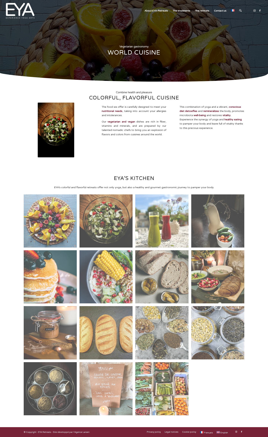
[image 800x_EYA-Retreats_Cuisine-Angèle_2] (163, 334)
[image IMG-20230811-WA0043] (163, 222)
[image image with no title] (107, 222)
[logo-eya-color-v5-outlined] (20, 10)
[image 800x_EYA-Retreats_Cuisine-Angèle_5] (51, 278)
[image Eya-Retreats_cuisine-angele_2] (107, 334)
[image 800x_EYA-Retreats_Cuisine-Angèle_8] (51, 390)
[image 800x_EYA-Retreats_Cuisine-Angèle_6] (107, 278)
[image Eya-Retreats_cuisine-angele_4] (107, 390)
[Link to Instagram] (254, 10)
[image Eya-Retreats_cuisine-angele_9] (219, 278)
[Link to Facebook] (260, 10)
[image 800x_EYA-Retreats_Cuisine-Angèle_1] (219, 334)
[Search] (240, 10)
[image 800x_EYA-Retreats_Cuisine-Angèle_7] (51, 334)
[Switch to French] (233, 10)
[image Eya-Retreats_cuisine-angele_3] (51, 222)
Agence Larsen (82, 432)
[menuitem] (156, 10)
